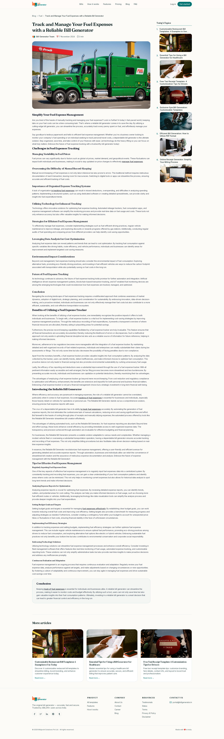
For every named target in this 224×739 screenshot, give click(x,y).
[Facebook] (34, 714)
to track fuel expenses (90, 409)
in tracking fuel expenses (62, 190)
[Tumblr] (59, 714)
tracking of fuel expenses (90, 398)
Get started (185, 4)
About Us (118, 702)
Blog (128, 4)
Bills (81, 4)
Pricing (118, 4)
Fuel (40, 16)
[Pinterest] (53, 714)
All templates (92, 702)
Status (144, 706)
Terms (144, 709)
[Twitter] (40, 714)
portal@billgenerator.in (182, 702)
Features (107, 4)
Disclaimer (146, 717)
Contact (118, 706)
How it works (93, 4)
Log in (173, 4)
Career (118, 709)
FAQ (135, 4)
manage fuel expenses (132, 161)
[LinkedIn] (47, 714)
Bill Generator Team (45, 36)
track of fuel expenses (54, 589)
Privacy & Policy (149, 713)
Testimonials (147, 702)
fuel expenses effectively (94, 508)
